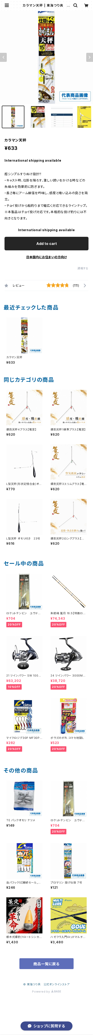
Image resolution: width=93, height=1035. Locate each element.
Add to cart (46, 243)
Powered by (41, 991)
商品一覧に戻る (46, 964)
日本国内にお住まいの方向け (46, 257)
